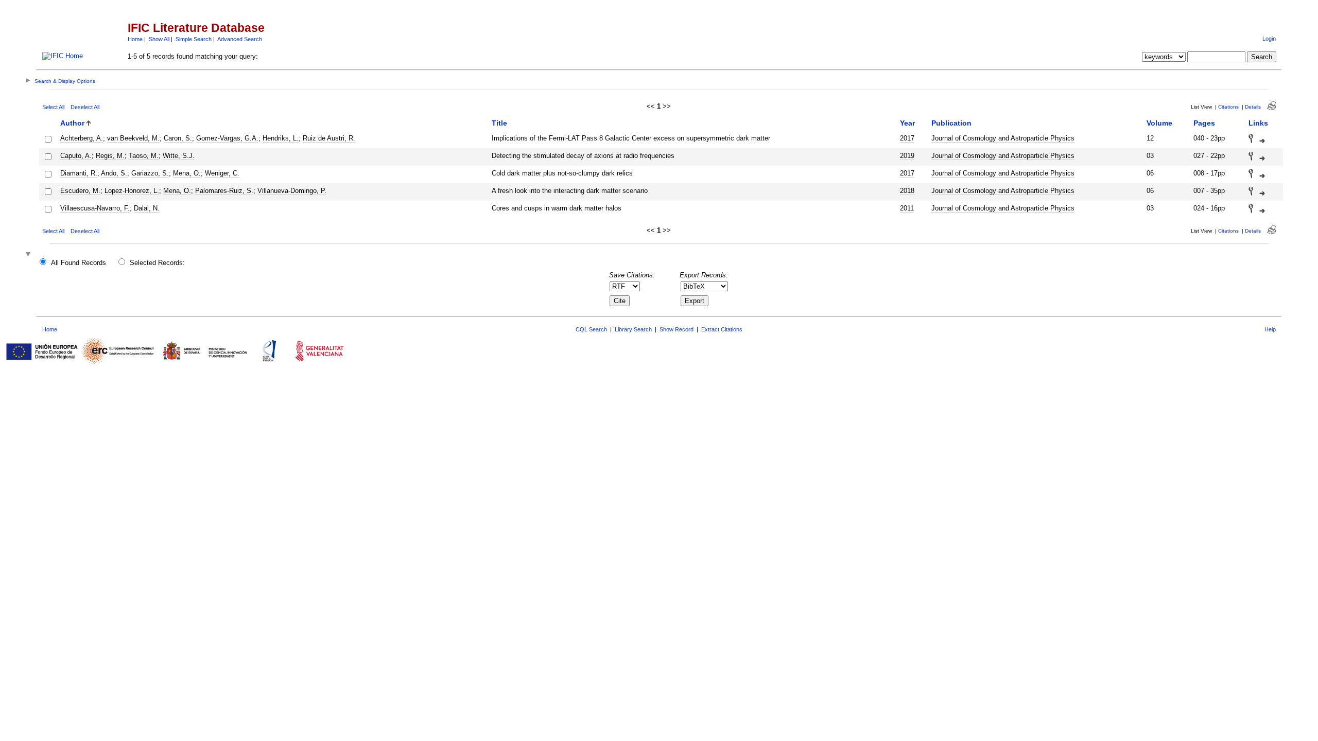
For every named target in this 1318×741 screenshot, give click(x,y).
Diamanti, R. (78, 173)
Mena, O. (187, 173)
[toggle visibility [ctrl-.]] (29, 255)
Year (907, 123)
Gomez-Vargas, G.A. (227, 138)
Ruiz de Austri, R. (329, 138)
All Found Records (78, 263)
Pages (1204, 123)
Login (1269, 39)
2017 (907, 138)
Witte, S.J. (179, 156)
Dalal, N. (147, 208)
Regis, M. (110, 156)
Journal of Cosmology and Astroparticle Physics (1002, 138)
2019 (907, 156)
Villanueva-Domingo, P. (291, 191)
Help (1270, 329)
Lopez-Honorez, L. (132, 191)
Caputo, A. (76, 156)
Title (499, 123)
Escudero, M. (80, 191)
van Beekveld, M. (133, 138)
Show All (159, 39)
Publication (951, 123)
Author (72, 123)
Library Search (633, 329)
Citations (1228, 107)
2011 (907, 208)
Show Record (676, 329)
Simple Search (194, 39)
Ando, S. (114, 173)
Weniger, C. (222, 173)
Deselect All (85, 107)
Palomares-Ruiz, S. (224, 191)
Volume (1159, 123)
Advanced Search (239, 39)
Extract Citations (721, 329)
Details (1253, 107)
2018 (907, 191)
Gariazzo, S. (150, 173)
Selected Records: (157, 263)
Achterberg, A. (81, 138)
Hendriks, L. (281, 138)
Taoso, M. (144, 156)
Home (135, 39)
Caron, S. (178, 138)
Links (1258, 123)
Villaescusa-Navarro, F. (95, 208)
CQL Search (591, 329)
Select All (53, 107)
